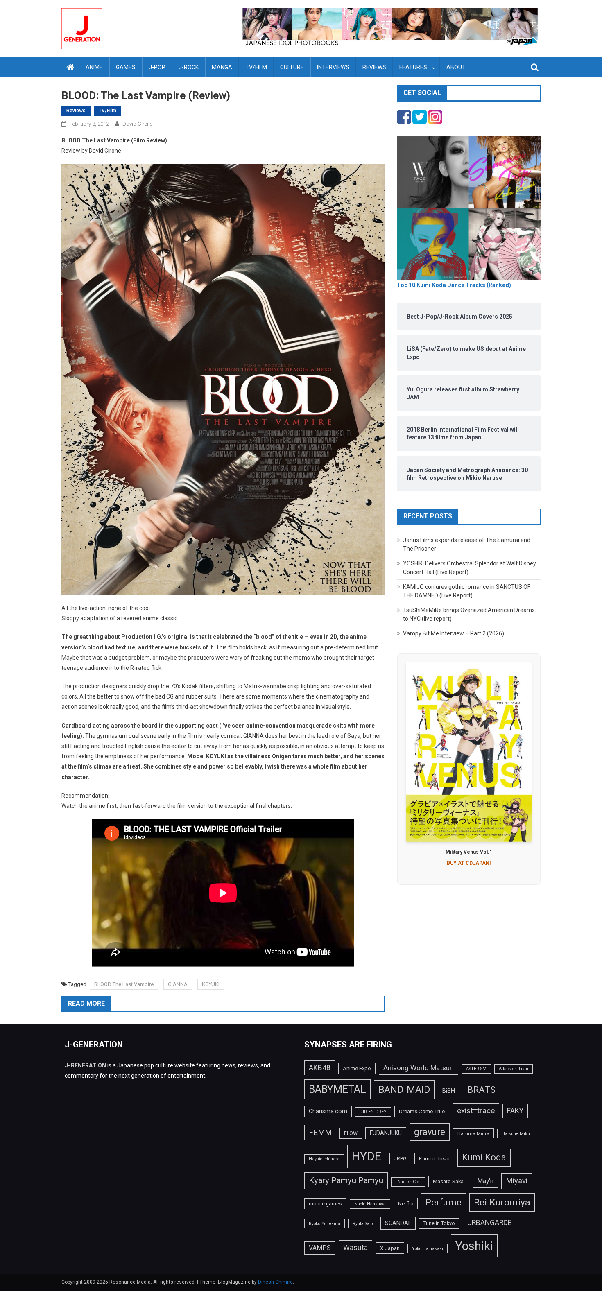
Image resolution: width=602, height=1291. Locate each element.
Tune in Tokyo (439, 1223)
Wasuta (355, 1247)
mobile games (325, 1204)
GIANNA (178, 984)
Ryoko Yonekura (324, 1223)
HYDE (367, 1156)
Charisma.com (328, 1111)
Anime (94, 67)
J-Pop (157, 67)
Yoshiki (474, 1246)
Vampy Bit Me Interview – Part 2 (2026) (453, 633)
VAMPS (320, 1248)
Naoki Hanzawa (370, 1204)
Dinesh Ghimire (275, 1282)
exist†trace (476, 1110)
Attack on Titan (513, 1069)
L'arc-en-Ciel (408, 1182)
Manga (222, 67)
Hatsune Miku (516, 1133)
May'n (485, 1181)
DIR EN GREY (373, 1112)
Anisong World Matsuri (418, 1068)
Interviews (333, 67)
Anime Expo (357, 1068)
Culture (292, 67)
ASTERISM (476, 1069)
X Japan (390, 1248)
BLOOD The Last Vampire (124, 984)
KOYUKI (211, 984)
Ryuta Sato (363, 1223)
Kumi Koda (484, 1157)
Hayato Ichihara (324, 1159)
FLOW (351, 1133)
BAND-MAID (404, 1089)
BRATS (481, 1089)
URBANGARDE (489, 1223)
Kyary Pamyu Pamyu (346, 1180)
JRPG (400, 1158)
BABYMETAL (337, 1089)
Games (126, 67)
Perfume (443, 1202)
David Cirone (137, 124)
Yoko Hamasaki (427, 1248)
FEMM (320, 1132)
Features (413, 67)
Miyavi (516, 1180)
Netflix (405, 1204)
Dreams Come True (422, 1111)
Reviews (374, 67)
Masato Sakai (449, 1181)
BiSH (448, 1090)
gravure (429, 1131)
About (456, 67)
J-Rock (189, 67)
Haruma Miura (473, 1133)
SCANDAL (398, 1223)
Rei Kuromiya (502, 1202)
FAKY (515, 1111)
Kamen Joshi (434, 1158)
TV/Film (256, 67)
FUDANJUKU (386, 1133)
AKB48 (319, 1067)
